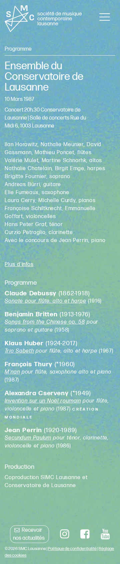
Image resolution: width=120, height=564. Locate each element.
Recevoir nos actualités (29, 534)
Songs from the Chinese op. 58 (45, 322)
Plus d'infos (19, 264)
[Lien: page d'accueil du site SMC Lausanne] (43, 18)
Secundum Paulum (28, 438)
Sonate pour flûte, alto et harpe (45, 301)
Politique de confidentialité (72, 548)
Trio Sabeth (19, 351)
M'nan (12, 372)
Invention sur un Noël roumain (43, 401)
